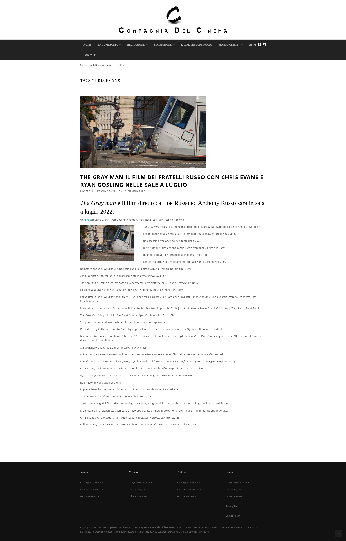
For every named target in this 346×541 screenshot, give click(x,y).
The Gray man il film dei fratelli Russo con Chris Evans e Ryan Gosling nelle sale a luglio (171, 180)
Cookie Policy (233, 515)
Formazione (163, 44)
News (252, 44)
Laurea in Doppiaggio (196, 44)
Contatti (89, 55)
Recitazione (136, 44)
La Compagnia (108, 44)
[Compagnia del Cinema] (173, 19)
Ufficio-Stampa (106, 191)
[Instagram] (264, 44)
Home (87, 44)
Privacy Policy (233, 506)
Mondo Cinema (229, 44)
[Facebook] (259, 44)
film (86, 219)
